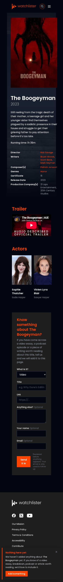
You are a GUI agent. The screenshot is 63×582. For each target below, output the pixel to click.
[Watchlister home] (24, 6)
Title (19, 381)
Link (19, 394)
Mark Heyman (48, 162)
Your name (28, 428)
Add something (16, 573)
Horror (44, 171)
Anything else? (30, 407)
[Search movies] (42, 6)
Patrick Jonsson (49, 167)
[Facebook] (14, 516)
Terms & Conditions (22, 535)
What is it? (22, 369)
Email (24, 440)
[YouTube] (29, 516)
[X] (21, 516)
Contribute (18, 546)
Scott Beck (46, 159)
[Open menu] (49, 6)
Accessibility (18, 540)
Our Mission (18, 524)
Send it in (23, 461)
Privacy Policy (19, 529)
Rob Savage (47, 152)
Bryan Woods (47, 156)
